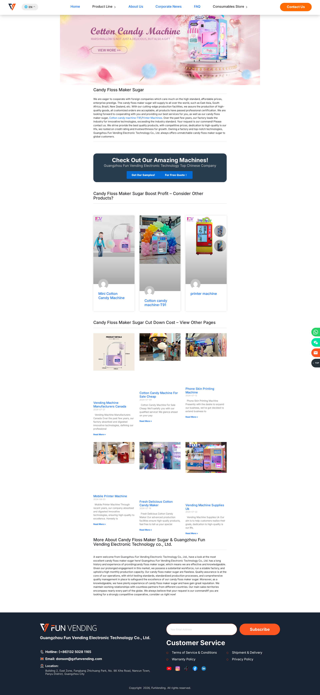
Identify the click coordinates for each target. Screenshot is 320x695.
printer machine (203, 294)
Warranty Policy (184, 659)
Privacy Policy (242, 659)
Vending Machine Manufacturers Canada (109, 404)
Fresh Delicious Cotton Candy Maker (156, 503)
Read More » (99, 434)
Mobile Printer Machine (110, 496)
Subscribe (260, 629)
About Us (135, 7)
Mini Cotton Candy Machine (111, 296)
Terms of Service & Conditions (194, 652)
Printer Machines (152, 117)
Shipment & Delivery (247, 652)
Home (75, 7)
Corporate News (169, 7)
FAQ (197, 7)
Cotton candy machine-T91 (125, 117)
